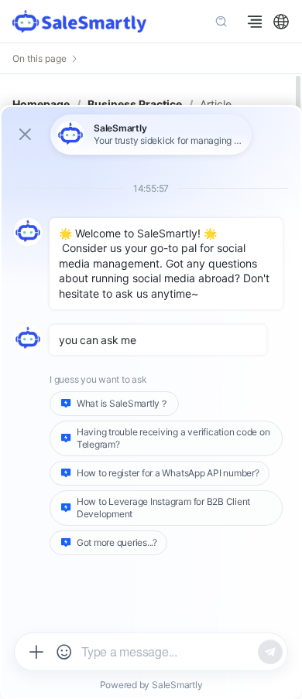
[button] (281, 21)
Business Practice (135, 104)
